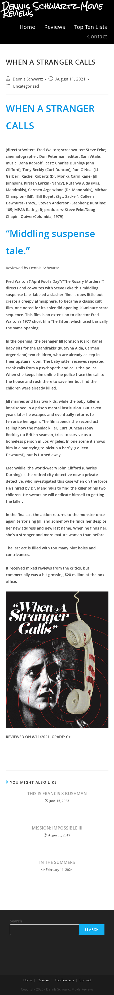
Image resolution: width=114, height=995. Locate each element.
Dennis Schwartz (28, 79)
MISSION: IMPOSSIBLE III (57, 828)
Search (16, 921)
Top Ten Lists (90, 26)
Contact (97, 36)
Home (27, 26)
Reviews (54, 26)
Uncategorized (26, 86)
